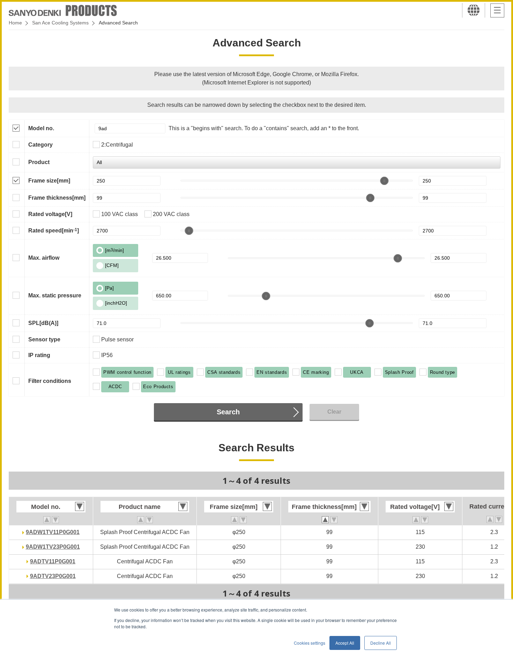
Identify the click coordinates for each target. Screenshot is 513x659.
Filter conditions (49, 381)
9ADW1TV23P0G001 (53, 547)
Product (39, 162)
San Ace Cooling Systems (60, 22)
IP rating (39, 355)
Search (228, 412)
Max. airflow (43, 258)
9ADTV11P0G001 (52, 561)
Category (40, 145)
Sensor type (44, 339)
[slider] (384, 181)
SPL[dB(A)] (43, 323)
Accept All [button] (344, 643)
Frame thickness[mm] (57, 198)
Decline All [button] (380, 643)
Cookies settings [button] (309, 643)
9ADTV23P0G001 (53, 576)
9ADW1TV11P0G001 (53, 532)
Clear (334, 412)
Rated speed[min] (53, 230)
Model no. (41, 128)
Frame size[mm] (49, 181)
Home (15, 22)
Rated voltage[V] (50, 214)
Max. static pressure (54, 295)
